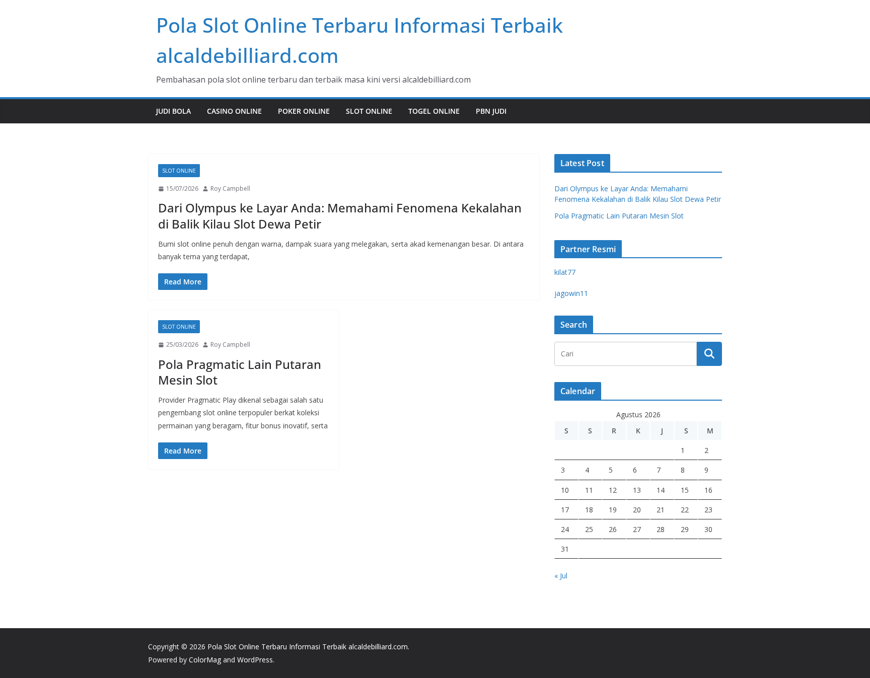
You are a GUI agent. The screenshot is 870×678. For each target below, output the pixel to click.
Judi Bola (173, 111)
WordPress (255, 659)
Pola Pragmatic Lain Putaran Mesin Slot (239, 372)
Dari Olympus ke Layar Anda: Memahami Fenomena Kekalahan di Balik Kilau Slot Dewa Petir (340, 215)
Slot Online (369, 111)
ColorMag (205, 659)
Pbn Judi (491, 111)
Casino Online (234, 111)
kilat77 (564, 272)
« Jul (560, 575)
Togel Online (434, 111)
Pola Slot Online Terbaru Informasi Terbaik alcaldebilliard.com (307, 646)
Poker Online (304, 111)
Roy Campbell (230, 188)
